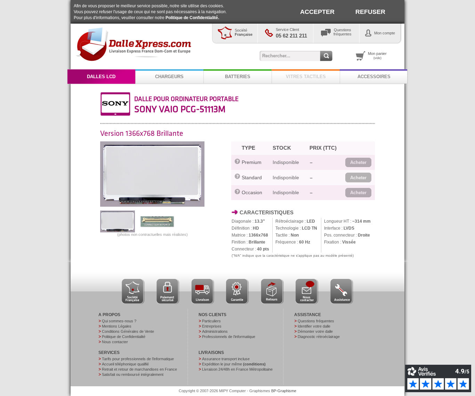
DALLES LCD (101, 76)
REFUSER (370, 11)
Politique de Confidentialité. (192, 17)
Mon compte (384, 33)
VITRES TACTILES (306, 76)
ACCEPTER (317, 11)
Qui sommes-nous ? (119, 321)
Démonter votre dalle (315, 331)
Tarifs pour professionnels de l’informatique (138, 359)
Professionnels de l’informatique (228, 337)
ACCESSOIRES (374, 76)
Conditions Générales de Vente (128, 331)
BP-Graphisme (283, 391)
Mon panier (377, 55)
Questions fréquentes (316, 321)
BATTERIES (237, 76)
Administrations (215, 331)
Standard (252, 177)
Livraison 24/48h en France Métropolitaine (237, 369)
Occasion (252, 192)
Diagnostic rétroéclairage (319, 337)
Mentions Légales (116, 326)
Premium (251, 162)
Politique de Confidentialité (123, 337)
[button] (358, 162)
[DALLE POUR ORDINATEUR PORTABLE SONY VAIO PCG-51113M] (152, 205)
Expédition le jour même (234, 364)
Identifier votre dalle (314, 326)
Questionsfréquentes (342, 32)
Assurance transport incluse (226, 359)
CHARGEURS (169, 76)
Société (243, 32)
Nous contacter (115, 342)
